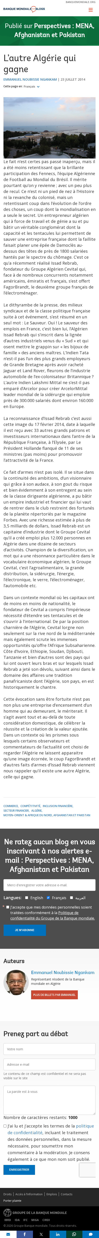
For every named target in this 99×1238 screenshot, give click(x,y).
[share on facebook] (25, 1234)
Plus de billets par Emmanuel (54, 995)
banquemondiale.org (81, 2)
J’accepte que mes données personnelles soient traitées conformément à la (52, 913)
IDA (17, 1220)
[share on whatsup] (74, 1234)
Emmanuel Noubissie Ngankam (30, 79)
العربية (80, 897)
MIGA (35, 1220)
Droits (7, 1194)
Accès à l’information (29, 1194)
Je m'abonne (24, 930)
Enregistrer (19, 1169)
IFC (25, 1220)
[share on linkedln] (58, 1234)
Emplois (52, 1194)
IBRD (7, 1220)
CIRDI (46, 1220)
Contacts (66, 1194)
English (36, 897)
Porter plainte (12, 1201)
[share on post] (41, 1234)
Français (30, 86)
